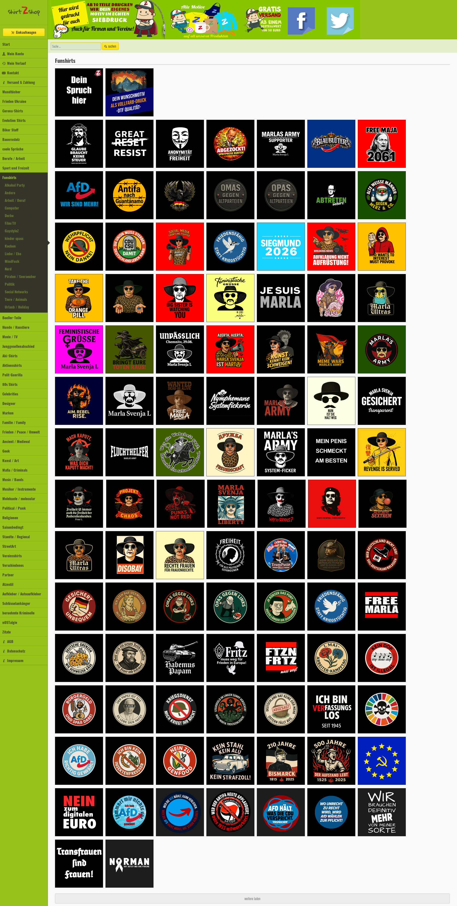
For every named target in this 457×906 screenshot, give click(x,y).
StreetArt (9, 546)
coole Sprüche (12, 148)
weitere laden (252, 898)
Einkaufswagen (25, 32)
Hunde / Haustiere (15, 327)
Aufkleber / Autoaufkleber (21, 593)
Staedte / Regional (16, 536)
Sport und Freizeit (15, 167)
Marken (8, 412)
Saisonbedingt (12, 527)
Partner (8, 574)
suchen (112, 46)
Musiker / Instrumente (19, 489)
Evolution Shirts (13, 120)
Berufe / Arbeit (13, 158)
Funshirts (9, 177)
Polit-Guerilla (12, 374)
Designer (8, 403)
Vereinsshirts (12, 555)
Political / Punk (14, 508)
